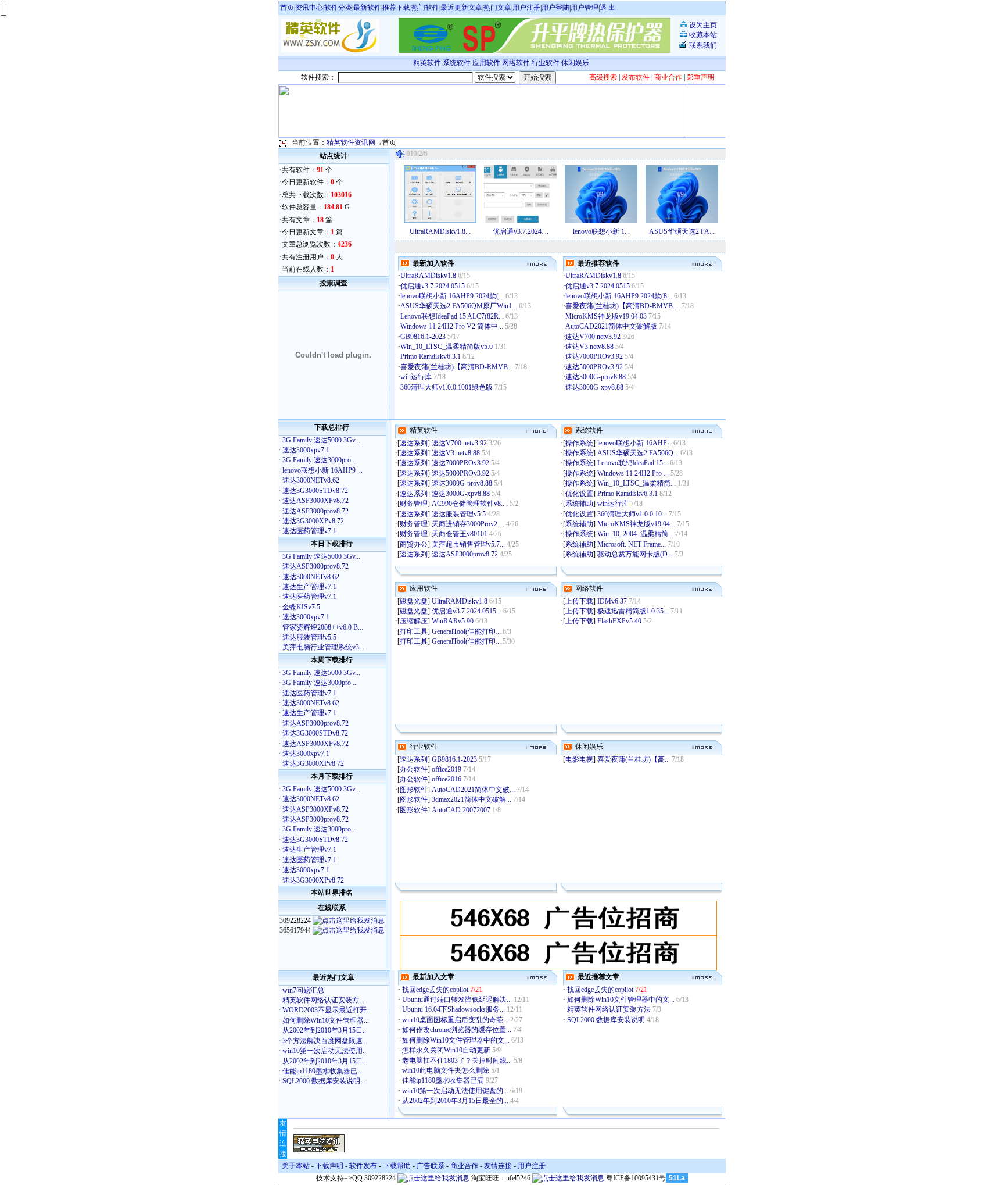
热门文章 (497, 7)
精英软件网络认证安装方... (323, 1000)
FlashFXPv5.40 (620, 621)
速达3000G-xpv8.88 (595, 387)
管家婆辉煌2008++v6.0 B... (322, 627)
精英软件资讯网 (351, 142)
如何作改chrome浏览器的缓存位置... (456, 1030)
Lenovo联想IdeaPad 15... (632, 463)
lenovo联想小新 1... (601, 231)
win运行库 (416, 377)
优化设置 (579, 494)
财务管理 (414, 503)
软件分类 (338, 7)
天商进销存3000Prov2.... (468, 524)
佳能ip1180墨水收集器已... (322, 1071)
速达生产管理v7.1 (309, 587)
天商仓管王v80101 (460, 534)
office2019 (447, 769)
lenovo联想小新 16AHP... (634, 443)
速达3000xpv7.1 (305, 450)
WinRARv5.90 (453, 621)
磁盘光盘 (414, 601)
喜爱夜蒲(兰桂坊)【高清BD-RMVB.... (622, 306)
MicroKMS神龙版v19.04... (636, 524)
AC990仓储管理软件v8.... (470, 503)
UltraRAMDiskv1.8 (429, 276)
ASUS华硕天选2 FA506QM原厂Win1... (458, 306)
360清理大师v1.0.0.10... (632, 514)
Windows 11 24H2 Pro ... (633, 473)
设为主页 (703, 25)
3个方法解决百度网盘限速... (325, 1041)
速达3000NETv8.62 (310, 480)
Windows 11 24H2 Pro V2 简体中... (451, 326)
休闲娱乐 (576, 63)
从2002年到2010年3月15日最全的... (455, 1101)
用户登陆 (555, 7)
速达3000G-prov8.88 (596, 377)
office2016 (447, 779)
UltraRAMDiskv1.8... (440, 231)
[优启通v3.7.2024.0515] (520, 221)
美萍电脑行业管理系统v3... (323, 647)
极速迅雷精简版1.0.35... (633, 611)
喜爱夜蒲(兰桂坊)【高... (633, 759)
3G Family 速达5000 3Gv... (321, 440)
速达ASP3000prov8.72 (315, 511)
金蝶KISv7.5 (301, 607)
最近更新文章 (461, 7)
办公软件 (414, 769)
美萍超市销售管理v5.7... (468, 544)
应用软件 (486, 63)
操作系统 (579, 443)
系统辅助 (579, 503)
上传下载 (579, 601)
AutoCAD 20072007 (462, 810)
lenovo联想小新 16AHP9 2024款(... (452, 296)
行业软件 (546, 63)
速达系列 (414, 443)
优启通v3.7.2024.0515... (466, 611)
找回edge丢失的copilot (436, 990)
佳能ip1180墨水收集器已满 (444, 1080)
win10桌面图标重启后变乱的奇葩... (455, 1020)
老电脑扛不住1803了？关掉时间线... (457, 1060)
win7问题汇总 (303, 990)
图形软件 (414, 790)
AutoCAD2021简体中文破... (473, 790)
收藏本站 (703, 35)
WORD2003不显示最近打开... (327, 1010)
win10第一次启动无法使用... (325, 1051)
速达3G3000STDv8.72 (315, 491)
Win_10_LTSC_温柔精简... (636, 483)
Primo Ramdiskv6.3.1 (431, 356)
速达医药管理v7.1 (309, 531)
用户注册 (526, 7)
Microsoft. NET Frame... (631, 544)
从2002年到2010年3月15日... (325, 1030)
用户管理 (584, 7)
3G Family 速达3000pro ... (320, 460)
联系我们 (703, 45)
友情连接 (498, 1166)
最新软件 (367, 7)
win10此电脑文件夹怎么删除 (446, 1070)
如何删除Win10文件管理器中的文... (456, 1040)
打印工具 (414, 631)
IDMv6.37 (613, 601)
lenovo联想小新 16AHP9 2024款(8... (618, 296)
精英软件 (427, 63)
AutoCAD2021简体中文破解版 (612, 326)
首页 (287, 7)
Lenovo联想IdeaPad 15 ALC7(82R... (452, 316)
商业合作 (464, 1166)
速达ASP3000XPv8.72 (315, 501)
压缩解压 (414, 621)
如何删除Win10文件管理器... (325, 1020)
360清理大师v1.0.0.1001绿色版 (447, 387)
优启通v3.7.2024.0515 (433, 286)
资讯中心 (309, 7)
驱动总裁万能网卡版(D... (635, 554)
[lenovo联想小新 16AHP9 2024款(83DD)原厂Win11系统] (601, 221)
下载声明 (329, 1166)
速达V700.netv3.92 (593, 337)
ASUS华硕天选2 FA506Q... (638, 453)
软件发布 (363, 1166)
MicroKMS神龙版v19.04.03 (606, 316)
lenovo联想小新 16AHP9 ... (322, 470)
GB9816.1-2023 (423, 337)
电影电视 (579, 759)
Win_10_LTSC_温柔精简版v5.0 (447, 346)
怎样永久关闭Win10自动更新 (447, 1050)
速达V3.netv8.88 (590, 346)
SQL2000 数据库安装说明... (323, 1081)
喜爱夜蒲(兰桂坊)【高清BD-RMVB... (456, 367)
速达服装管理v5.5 (309, 637)
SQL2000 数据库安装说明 (607, 1020)
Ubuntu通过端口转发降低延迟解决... (457, 999)
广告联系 (430, 1166)
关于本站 (296, 1166)
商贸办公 (414, 544)
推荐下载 (396, 7)
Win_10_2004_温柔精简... (635, 534)
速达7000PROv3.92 (595, 356)
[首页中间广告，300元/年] (558, 933)
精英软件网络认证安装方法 (609, 1009)
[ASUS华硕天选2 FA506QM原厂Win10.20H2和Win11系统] (682, 221)
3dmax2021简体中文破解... (471, 799)
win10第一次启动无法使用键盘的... (455, 1091)
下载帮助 (397, 1166)
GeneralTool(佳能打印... (466, 631)
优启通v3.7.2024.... (520, 231)
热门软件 (425, 7)
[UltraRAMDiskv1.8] (440, 221)
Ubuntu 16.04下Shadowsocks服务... (453, 1009)
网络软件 (516, 63)
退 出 (607, 7)
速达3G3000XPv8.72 (313, 521)
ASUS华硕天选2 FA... (682, 231)
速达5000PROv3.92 (595, 367)
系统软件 (457, 63)
